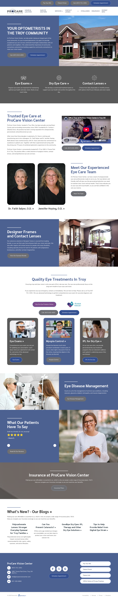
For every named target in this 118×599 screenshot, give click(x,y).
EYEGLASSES (85, 11)
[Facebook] (52, 568)
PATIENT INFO (104, 11)
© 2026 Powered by (12, 595)
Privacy (101, 595)
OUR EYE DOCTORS (43, 11)
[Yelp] (59, 568)
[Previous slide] (8, 445)
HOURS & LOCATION (28, 11)
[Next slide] (54, 445)
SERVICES (58, 11)
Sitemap (94, 595)
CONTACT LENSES (68, 11)
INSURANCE (96, 11)
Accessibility (85, 595)
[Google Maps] (65, 568)
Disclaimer (108, 595)
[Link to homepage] (15, 11)
